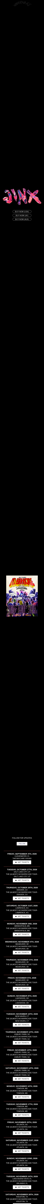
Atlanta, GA (22, 1124)
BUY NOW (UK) (22, 215)
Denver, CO (22, 890)
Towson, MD (22, 1088)
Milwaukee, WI (22, 944)
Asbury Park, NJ (22, 1034)
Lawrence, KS (22, 908)
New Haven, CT (22, 1016)
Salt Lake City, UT (22, 872)
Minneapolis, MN (22, 926)
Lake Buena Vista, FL (22, 1179)
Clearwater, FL (22, 856)
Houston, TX (22, 1197)
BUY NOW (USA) (22, 211)
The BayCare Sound (22, 858)
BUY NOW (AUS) (22, 219)
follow (22, 844)
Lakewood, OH (22, 998)
